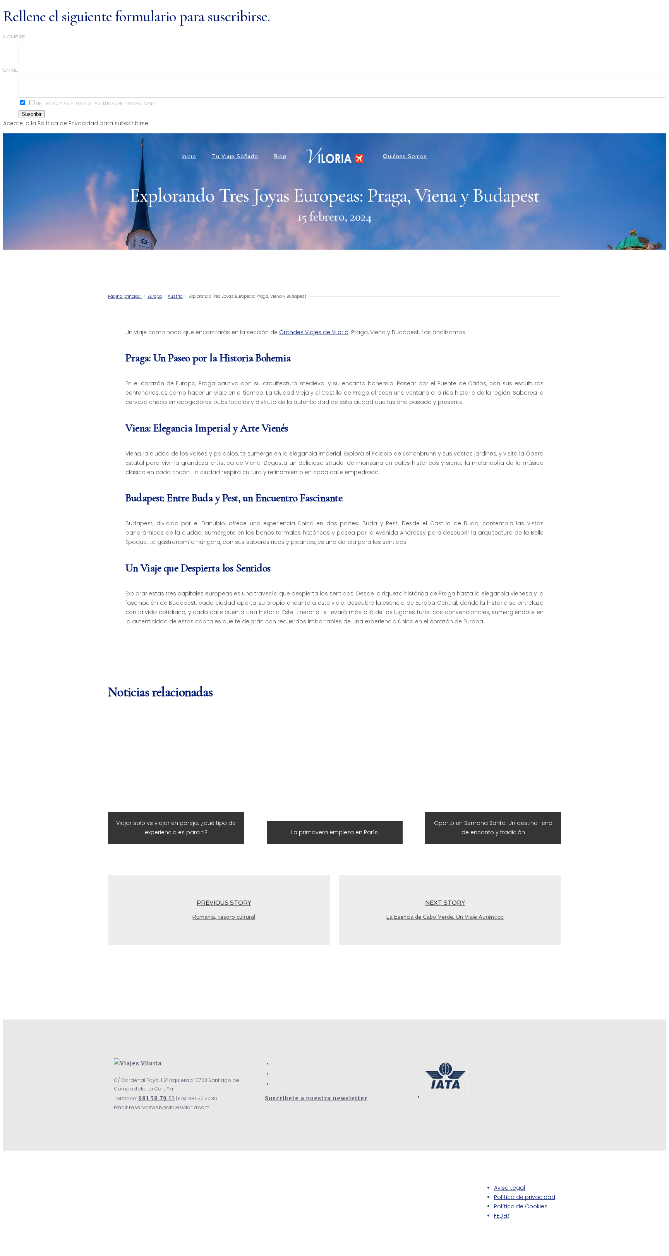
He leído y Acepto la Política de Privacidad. (96, 103)
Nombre (14, 37)
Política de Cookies (520, 1206)
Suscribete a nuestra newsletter (316, 1098)
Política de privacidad (524, 1197)
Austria (175, 296)
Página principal (125, 296)
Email (10, 70)
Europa (155, 296)
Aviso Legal (509, 1188)
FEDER (501, 1216)
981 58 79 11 (156, 1098)
